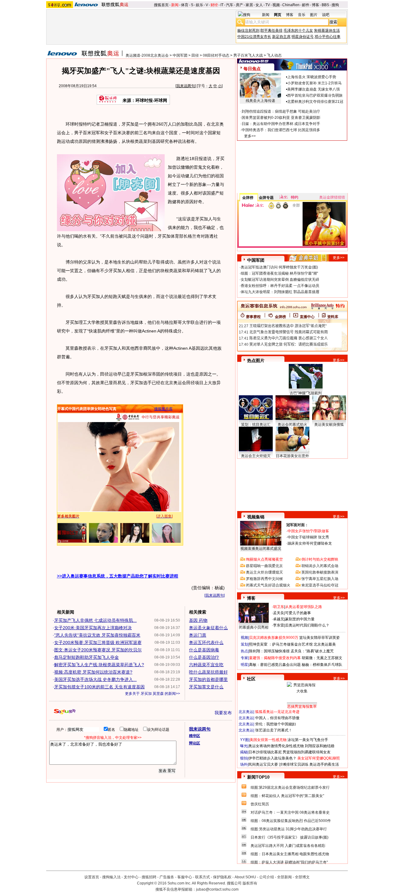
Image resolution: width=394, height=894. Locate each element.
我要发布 (223, 712)
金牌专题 (266, 197)
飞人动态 (274, 55)
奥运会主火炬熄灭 (256, 456)
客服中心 (184, 877)
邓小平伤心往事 (327, 36)
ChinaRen (291, 5)
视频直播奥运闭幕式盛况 (260, 548)
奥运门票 (197, 635)
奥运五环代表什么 (206, 642)
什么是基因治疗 (204, 657)
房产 (239, 5)
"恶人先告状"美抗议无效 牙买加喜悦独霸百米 (97, 635)
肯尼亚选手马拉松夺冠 (319, 585)
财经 (214, 5)
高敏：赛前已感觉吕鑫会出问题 (275, 664)
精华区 (194, 736)
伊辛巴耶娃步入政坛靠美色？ (272, 758)
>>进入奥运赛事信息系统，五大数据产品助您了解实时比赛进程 (117, 576)
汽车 (229, 5)
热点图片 (255, 360)
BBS (325, 5)
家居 (249, 5)
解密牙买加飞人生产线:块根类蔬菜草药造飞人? (99, 664)
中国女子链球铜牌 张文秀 (308, 537)
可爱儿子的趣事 (298, 613)
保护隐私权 (222, 877)
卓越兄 (278, 619)
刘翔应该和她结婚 (319, 746)
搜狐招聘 (149, 877)
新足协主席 (281, 36)
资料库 (332, 317)
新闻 (175, 5)
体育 (184, 5)
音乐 (301, 15)
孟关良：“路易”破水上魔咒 (312, 651)
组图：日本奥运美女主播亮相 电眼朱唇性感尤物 (290, 854)
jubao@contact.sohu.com (217, 889)
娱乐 (199, 5)
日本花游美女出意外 (292, 456)
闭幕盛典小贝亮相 (253, 627)
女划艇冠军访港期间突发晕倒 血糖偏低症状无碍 (280, 279)
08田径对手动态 (216, 55)
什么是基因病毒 (204, 649)
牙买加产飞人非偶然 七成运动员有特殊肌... (95, 620)
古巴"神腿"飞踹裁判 (306, 393)
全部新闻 (284, 877)
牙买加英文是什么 (206, 686)
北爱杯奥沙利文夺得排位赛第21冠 (315, 101)
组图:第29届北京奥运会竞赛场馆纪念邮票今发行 (290, 787)
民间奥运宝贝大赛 (263, 764)
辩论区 (194, 743)
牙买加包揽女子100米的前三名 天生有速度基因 (99, 686)
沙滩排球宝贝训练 (293, 764)
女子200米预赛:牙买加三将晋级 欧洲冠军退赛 (98, 642)
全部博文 (302, 877)
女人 (259, 5)
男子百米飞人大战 (248, 55)
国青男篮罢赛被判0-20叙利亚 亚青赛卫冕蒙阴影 (281, 117)
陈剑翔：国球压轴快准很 (269, 651)
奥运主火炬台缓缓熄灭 (264, 572)
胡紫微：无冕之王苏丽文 (322, 658)
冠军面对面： (297, 525)
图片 (313, 15)
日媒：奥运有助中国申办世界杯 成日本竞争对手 (281, 124)
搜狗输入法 (111, 877)
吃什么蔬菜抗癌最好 (208, 672)
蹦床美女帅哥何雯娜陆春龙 (309, 543)
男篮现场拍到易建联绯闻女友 (307, 752)
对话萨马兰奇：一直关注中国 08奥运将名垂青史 (290, 812)
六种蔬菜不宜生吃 (206, 664)
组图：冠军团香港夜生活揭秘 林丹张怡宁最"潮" (279, 273)
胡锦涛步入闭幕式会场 (319, 566)
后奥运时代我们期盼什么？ (307, 625)
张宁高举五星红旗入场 (319, 579)
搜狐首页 (161, 5)
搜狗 (335, 5)
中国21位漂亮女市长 (254, 36)
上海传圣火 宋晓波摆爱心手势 (311, 77)
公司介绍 (266, 877)
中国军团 (180, 55)
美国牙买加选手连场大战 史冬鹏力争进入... (95, 679)
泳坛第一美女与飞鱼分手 (307, 740)
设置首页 (91, 877)
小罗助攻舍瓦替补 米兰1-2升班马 (314, 83)
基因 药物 (198, 620)
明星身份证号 (302, 36)
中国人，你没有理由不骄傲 (277, 718)
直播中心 (307, 317)
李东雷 (278, 625)
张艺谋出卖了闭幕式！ (273, 730)
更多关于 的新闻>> (152, 693)
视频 (276, 5)
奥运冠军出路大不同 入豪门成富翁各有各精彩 (288, 846)
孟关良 (278, 613)
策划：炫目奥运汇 (256, 424)
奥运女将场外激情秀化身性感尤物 (276, 746)
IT (221, 5)
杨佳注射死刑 (248, 30)
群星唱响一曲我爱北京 (264, 566)
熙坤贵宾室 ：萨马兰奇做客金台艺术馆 (281, 644)
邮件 (305, 5)
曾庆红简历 (260, 804)
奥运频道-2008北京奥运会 (147, 55)
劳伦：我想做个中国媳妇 (275, 724)
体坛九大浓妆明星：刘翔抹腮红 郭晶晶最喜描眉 (280, 292)
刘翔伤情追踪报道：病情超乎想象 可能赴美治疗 (281, 111)
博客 (315, 5)
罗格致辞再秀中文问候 (264, 579)
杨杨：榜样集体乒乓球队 (322, 664)
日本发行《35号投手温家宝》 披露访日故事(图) (289, 837)
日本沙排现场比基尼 (265, 752)
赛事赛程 (253, 317)
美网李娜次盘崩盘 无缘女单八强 (313, 89)
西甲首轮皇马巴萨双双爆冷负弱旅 (315, 95)
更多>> (250, 136)
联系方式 (202, 877)
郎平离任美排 (271, 30)
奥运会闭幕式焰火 (292, 424)
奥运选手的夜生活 (324, 764)
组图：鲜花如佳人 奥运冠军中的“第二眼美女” (287, 796)
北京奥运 (246, 712)
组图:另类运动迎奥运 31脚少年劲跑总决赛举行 (289, 829)
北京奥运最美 (325, 644)
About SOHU (245, 877)
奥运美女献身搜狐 (329, 424)
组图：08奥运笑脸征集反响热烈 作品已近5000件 (291, 821)
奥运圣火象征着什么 (208, 627)
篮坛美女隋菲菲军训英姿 (319, 637)
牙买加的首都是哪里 (208, 679)
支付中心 (131, 877)
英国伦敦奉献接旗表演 (319, 572)
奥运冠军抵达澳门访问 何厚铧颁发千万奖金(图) (279, 267)
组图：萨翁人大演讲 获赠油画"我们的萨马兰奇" (289, 862)
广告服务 (166, 877)
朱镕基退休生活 (327, 30)
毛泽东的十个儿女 (298, 30)
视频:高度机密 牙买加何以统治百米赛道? (93, 672)
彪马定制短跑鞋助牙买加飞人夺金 (86, 657)
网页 (277, 15)
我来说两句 (185, 86)
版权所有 (250, 883)
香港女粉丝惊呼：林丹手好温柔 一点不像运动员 (280, 286)
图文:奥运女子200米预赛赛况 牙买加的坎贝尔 (98, 649)
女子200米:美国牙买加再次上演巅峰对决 (93, 627)
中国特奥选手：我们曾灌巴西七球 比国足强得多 (281, 130)
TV (267, 5)
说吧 (325, 15)
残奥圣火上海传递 (260, 101)
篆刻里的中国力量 (300, 619)
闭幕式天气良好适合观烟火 (268, 585)
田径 (195, 55)
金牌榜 (247, 197)
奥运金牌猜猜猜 (332, 197)
